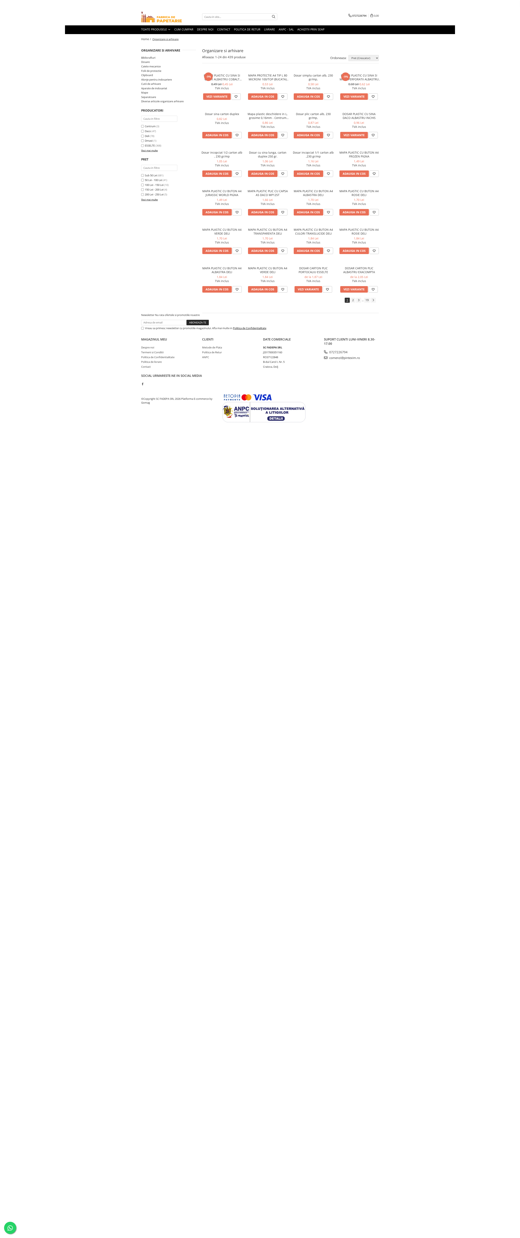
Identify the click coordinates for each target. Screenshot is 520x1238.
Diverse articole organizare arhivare (162, 101)
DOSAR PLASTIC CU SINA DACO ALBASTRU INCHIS (359, 116)
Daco (148, 131)
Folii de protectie (151, 71)
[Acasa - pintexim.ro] (161, 16)
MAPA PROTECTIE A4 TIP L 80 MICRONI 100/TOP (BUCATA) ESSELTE (267, 77)
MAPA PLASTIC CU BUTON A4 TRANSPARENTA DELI (267, 231)
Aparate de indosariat (154, 88)
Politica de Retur (212, 352)
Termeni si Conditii (152, 352)
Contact (223, 29)
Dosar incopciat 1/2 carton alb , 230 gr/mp (222, 154)
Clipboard (147, 75)
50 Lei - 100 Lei (153, 180)
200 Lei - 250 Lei (154, 194)
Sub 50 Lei (151, 175)
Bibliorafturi (148, 57)
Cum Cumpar (183, 29)
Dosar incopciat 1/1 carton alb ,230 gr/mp (313, 154)
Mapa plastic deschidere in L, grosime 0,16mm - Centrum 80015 (268, 116)
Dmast (149, 140)
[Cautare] (273, 16)
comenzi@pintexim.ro (344, 358)
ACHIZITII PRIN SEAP (310, 29)
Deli (147, 136)
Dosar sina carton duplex (222, 114)
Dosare (145, 62)
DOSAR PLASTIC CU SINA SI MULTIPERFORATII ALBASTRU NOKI (359, 77)
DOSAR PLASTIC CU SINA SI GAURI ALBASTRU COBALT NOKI (222, 77)
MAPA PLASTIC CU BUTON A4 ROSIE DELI (359, 193)
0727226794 (338, 352)
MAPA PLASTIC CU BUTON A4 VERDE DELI (222, 231)
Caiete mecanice (151, 66)
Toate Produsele (154, 29)
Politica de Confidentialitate (249, 328)
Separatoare (148, 97)
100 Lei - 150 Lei (154, 185)
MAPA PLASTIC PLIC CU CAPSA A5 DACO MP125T (268, 193)
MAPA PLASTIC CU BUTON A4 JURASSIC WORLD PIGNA (222, 193)
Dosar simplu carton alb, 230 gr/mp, (313, 77)
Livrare (269, 29)
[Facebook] (142, 384)
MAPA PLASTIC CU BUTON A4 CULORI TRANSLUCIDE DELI (313, 231)
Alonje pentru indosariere (156, 79)
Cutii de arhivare (151, 84)
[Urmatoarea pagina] (373, 300)
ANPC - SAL (286, 29)
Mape (144, 92)
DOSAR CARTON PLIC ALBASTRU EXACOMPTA (359, 270)
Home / (146, 39)
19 (367, 300)
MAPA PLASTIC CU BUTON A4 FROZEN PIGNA (359, 154)
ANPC (205, 357)
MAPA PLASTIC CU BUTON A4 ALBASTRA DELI (313, 193)
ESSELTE (150, 145)
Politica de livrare (151, 362)
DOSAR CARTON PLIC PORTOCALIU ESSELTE (313, 270)
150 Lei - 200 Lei (154, 189)
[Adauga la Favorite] (236, 96)
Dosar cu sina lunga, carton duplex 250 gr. (267, 154)
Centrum (150, 126)
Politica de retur (247, 29)
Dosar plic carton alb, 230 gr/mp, (313, 116)
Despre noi (205, 29)
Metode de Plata (212, 347)
